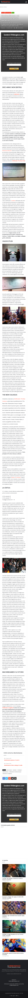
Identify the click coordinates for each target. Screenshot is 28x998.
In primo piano (8, 12)
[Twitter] (11, 996)
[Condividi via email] (12, 778)
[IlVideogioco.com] (5, 2)
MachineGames (5, 771)
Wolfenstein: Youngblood (7, 707)
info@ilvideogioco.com (14, 985)
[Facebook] (10, 996)
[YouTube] (13, 996)
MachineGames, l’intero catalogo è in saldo (13, 765)
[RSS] (18, 996)
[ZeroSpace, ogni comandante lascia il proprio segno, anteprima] (14, 907)
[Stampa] (15, 778)
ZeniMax (13, 200)
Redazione (3, 27)
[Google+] (9, 778)
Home (2, 6)
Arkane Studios (9, 770)
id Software (18, 477)
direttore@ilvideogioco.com (14, 981)
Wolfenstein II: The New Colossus (15, 771)
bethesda (14, 770)
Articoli (5, 6)
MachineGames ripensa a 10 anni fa (11, 760)
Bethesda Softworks (7, 150)
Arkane (13, 477)
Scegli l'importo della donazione (14, 63)
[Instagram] (15, 996)
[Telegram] (16, 996)
